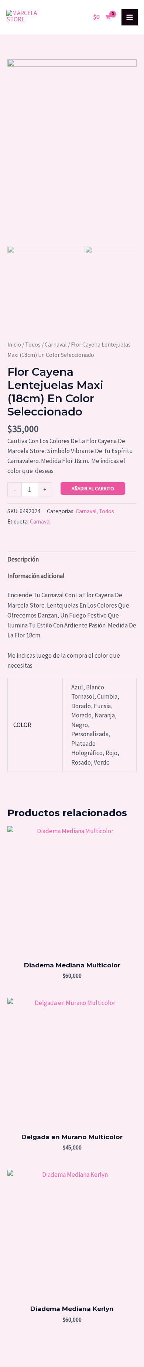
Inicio (14, 344)
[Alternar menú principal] (129, 17)
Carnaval (56, 344)
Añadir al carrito (93, 488)
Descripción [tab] (23, 559)
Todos (33, 344)
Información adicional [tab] (36, 576)
